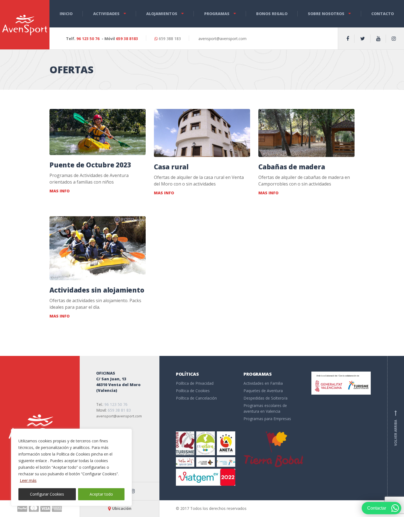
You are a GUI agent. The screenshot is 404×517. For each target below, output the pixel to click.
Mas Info (59, 190)
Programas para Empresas (267, 418)
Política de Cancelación (196, 398)
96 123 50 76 (87, 38)
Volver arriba (395, 428)
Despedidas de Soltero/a (265, 398)
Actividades (106, 13)
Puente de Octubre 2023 (90, 164)
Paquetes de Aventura (263, 390)
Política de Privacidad (195, 383)
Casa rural (171, 166)
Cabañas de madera (291, 166)
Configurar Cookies (47, 494)
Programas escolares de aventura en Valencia (265, 408)
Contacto (382, 13)
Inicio (66, 13)
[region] (71, 467)
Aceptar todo (101, 494)
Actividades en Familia (263, 383)
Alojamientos (161, 13)
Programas (216, 13)
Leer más (28, 480)
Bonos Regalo (271, 13)
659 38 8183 (127, 38)
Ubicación (121, 508)
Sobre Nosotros (326, 13)
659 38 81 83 (119, 410)
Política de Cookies (193, 390)
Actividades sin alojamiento (96, 289)
